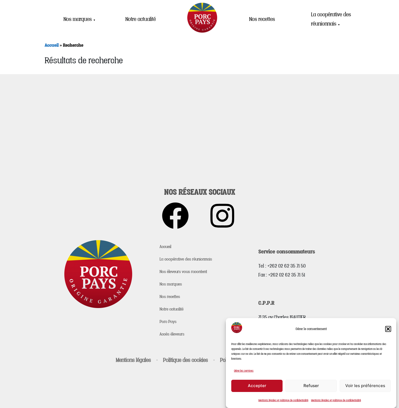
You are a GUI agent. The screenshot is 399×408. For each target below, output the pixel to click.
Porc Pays (168, 321)
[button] (388, 329)
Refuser (311, 385)
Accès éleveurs (172, 334)
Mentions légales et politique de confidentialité (283, 400)
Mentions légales (133, 359)
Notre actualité (140, 19)
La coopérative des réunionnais (331, 19)
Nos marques (80, 19)
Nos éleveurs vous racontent (183, 271)
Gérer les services (244, 370)
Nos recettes (262, 19)
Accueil (52, 45)
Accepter (257, 385)
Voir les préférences (365, 385)
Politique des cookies (185, 359)
